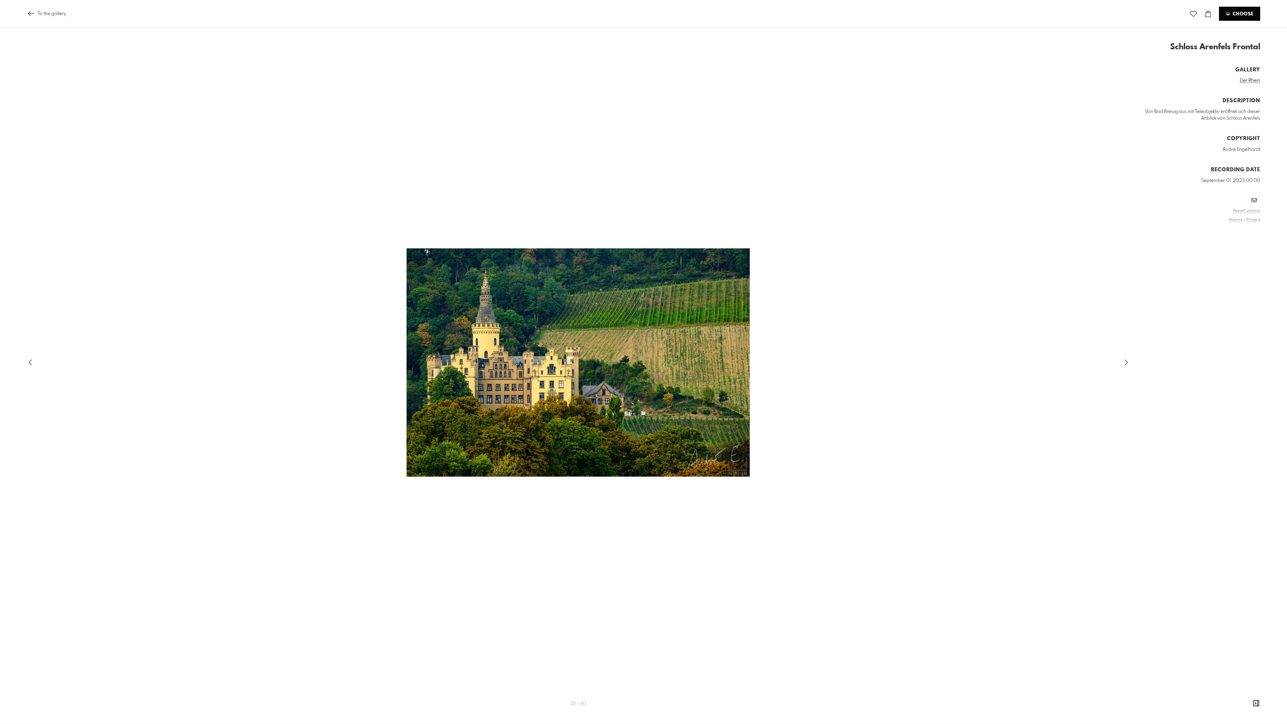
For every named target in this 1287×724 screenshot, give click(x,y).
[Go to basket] (1208, 13)
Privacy (1253, 220)
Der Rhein (1250, 80)
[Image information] (1256, 703)
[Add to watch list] (1193, 13)
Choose (1242, 14)
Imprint (1235, 220)
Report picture (1246, 211)
